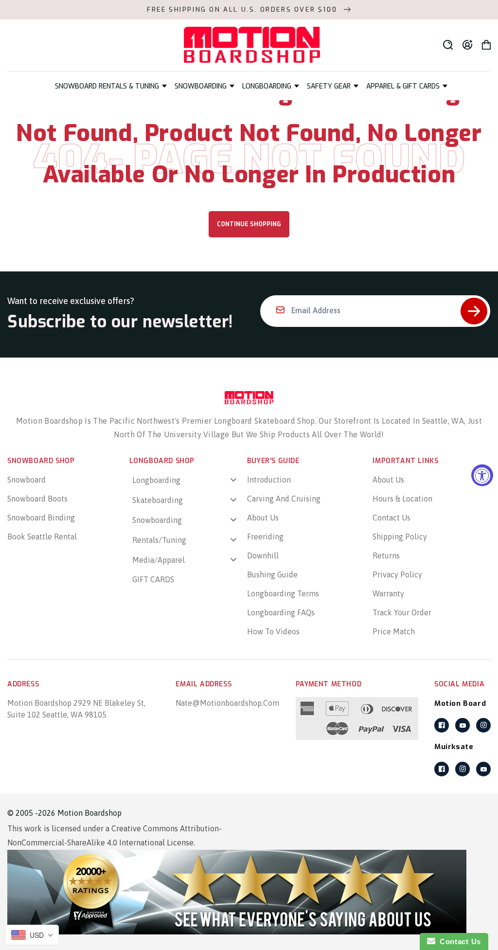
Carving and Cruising (283, 498)
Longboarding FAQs (281, 612)
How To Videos (273, 631)
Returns (386, 555)
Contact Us (391, 517)
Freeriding (265, 536)
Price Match (394, 631)
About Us (263, 517)
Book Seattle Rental (42, 536)
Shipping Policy (400, 536)
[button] (111, 86)
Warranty (388, 593)
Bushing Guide (272, 574)
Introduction (269, 479)
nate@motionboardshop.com (227, 703)
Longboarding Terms (283, 593)
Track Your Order (402, 612)
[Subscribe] (474, 311)
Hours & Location (402, 498)
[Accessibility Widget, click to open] (482, 475)
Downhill (263, 555)
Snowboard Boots (37, 498)
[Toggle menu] (233, 480)
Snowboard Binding (41, 517)
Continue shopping (249, 224)
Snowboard (26, 479)
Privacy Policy (397, 574)
